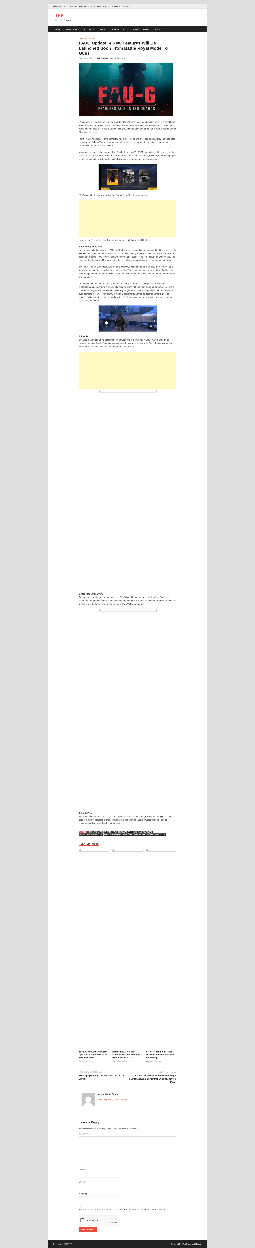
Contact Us (126, 6)
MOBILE (103, 29)
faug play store (157, 835)
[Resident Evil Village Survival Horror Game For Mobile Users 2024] (127, 949)
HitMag (198, 1244)
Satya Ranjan (102, 58)
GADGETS (158, 29)
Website (83, 1194)
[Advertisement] (127, 218)
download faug (95, 832)
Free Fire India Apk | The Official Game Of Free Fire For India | (160, 1054)
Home (58, 29)
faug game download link (116, 835)
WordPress (186, 1244)
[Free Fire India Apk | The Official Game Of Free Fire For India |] (161, 949)
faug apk (107, 832)
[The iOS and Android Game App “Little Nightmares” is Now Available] (94, 949)
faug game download (142, 832)
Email (82, 1182)
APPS (125, 29)
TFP (59, 15)
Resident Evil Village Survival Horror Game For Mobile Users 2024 (126, 1054)
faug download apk (122, 832)
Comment (84, 1134)
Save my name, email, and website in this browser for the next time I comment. (123, 1210)
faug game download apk (91, 835)
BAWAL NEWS (71, 29)
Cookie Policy (115, 6)
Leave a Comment (117, 58)
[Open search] (201, 29)
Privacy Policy (102, 6)
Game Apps (83, 38)
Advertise (73, 6)
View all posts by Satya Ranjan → (114, 1100)
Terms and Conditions (87, 6)
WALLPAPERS (89, 29)
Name (82, 1170)
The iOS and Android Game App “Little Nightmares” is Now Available (93, 1054)
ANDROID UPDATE (141, 29)
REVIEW (115, 29)
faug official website (139, 835)
